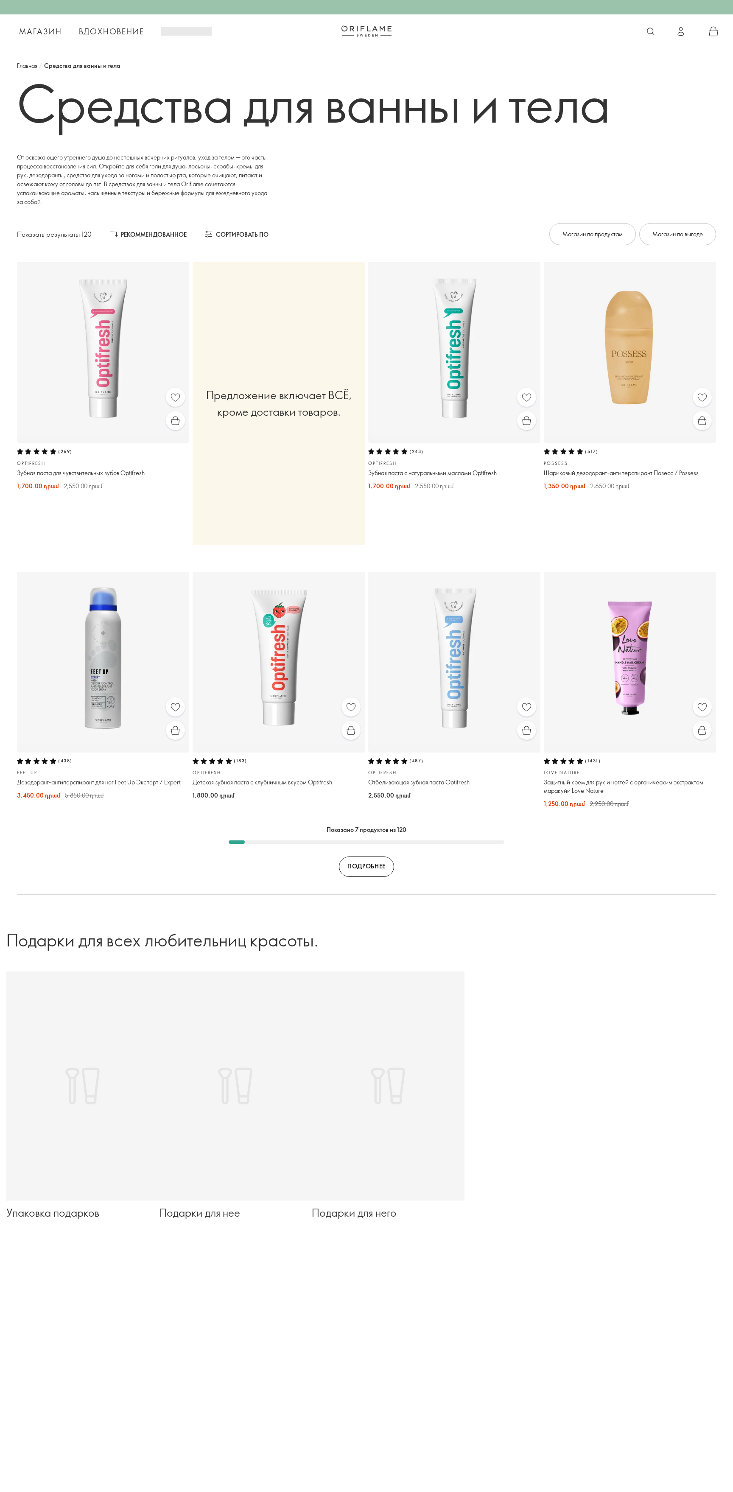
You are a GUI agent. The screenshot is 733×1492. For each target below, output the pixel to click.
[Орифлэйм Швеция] (366, 31)
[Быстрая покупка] (175, 420)
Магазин (40, 31)
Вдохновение (111, 31)
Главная (27, 66)
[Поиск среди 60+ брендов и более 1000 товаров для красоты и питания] (650, 31)
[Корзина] (713, 31)
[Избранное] (175, 397)
